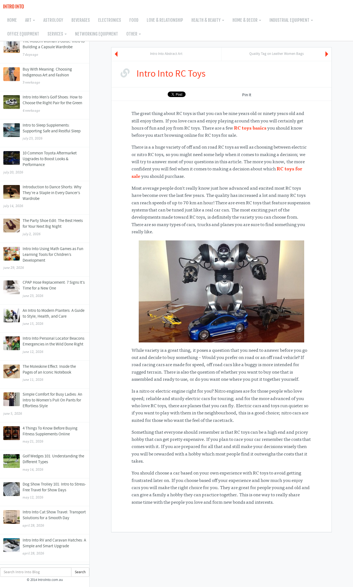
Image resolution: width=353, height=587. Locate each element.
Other (132, 34)
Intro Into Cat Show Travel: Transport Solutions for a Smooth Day (54, 519)
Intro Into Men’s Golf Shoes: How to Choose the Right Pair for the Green (52, 104)
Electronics (109, 20)
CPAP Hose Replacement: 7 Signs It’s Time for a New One (54, 289)
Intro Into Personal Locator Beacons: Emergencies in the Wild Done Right (54, 345)
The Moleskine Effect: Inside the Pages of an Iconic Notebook (49, 373)
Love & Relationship (165, 20)
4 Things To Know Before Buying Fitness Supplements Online (50, 435)
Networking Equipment (96, 34)
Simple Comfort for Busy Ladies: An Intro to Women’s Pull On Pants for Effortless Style (42, 404)
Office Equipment (23, 34)
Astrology (53, 20)
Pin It (246, 95)
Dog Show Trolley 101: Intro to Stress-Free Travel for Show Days (54, 491)
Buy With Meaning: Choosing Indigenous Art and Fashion (47, 76)
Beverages (80, 20)
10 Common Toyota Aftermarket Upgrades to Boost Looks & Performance (39, 163)
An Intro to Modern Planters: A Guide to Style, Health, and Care (53, 317)
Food (133, 20)
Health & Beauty (206, 20)
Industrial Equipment (289, 20)
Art (28, 20)
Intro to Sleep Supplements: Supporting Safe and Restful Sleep (52, 132)
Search (80, 572)
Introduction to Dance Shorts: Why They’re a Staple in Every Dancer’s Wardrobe (42, 196)
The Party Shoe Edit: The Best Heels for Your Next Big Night (53, 227)
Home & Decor (245, 20)
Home (12, 20)
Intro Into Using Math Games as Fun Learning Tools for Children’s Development (43, 258)
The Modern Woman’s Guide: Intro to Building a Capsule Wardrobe (54, 48)
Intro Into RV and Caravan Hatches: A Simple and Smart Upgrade (54, 547)
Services (55, 34)
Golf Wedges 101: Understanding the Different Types (53, 463)
